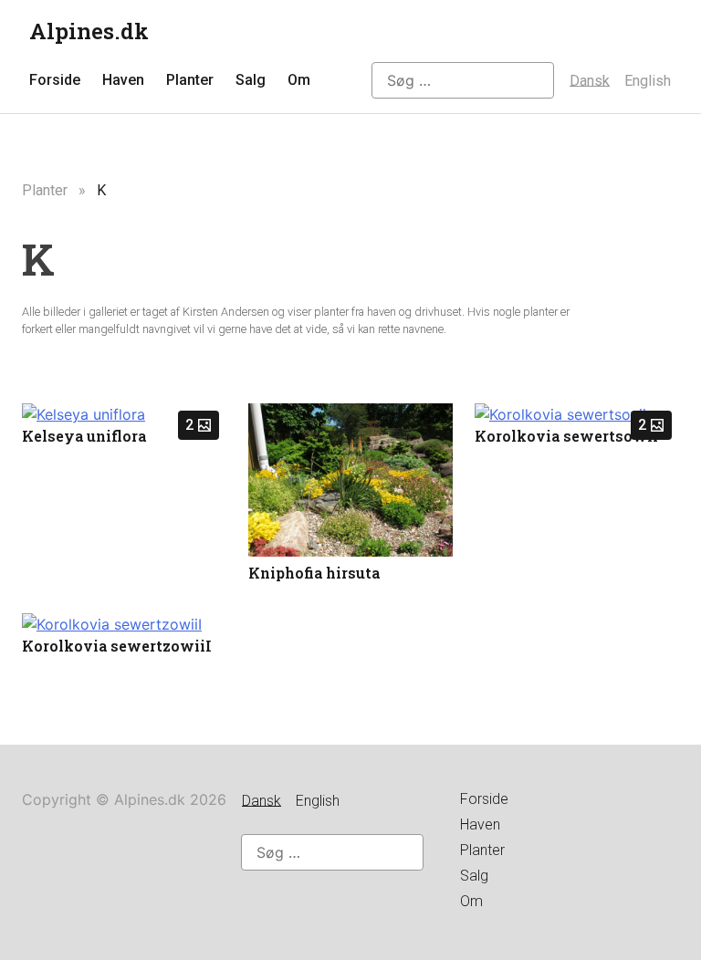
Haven (123, 80)
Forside (54, 80)
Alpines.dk (89, 31)
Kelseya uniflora (84, 435)
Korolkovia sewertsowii (566, 435)
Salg (250, 80)
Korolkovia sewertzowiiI (117, 645)
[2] (83, 414)
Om (299, 80)
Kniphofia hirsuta (314, 572)
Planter (190, 80)
